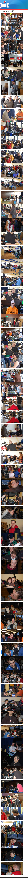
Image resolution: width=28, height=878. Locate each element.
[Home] (4, 5)
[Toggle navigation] (26, 4)
